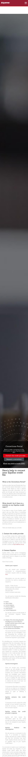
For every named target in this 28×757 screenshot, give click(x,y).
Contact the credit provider (15, 456)
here (6, 574)
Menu (26, 3)
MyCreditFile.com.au (18, 544)
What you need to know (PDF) (14, 463)
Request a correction (14, 459)
